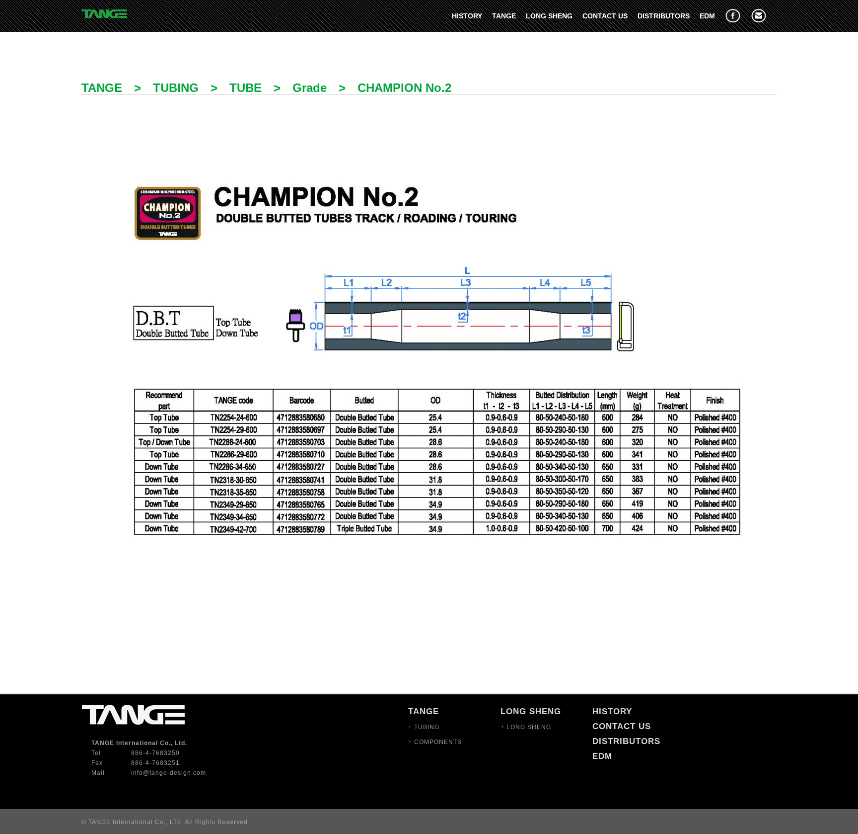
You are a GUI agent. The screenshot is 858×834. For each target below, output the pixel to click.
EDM (707, 16)
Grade (309, 87)
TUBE (245, 87)
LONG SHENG (549, 16)
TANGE (504, 16)
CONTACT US (605, 16)
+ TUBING (423, 727)
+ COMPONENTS (435, 742)
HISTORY (467, 16)
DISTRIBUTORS (664, 16)
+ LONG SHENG (525, 727)
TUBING (176, 87)
